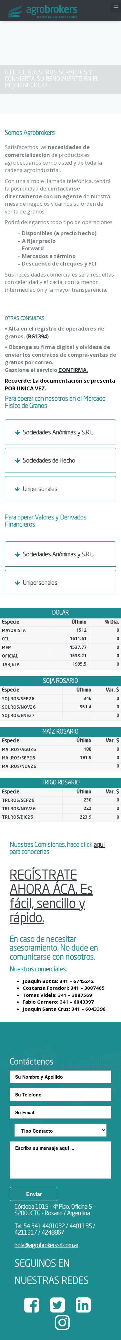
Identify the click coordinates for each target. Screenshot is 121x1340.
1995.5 (79, 664)
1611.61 (78, 638)
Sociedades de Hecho (48, 461)
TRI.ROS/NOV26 (19, 809)
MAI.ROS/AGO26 (19, 750)
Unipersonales (39, 489)
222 (87, 808)
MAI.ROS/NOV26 (19, 767)
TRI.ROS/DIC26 (17, 817)
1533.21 (78, 656)
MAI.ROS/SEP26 (18, 758)
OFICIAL (10, 656)
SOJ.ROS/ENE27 (18, 716)
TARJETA (11, 665)
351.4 (85, 707)
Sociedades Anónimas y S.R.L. (58, 433)
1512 (81, 630)
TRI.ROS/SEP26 (18, 801)
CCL (5, 639)
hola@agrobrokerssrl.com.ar (46, 1245)
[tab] (60, 432)
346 (87, 698)
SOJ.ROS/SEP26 (18, 699)
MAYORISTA (14, 631)
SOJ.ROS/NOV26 (19, 707)
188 (87, 749)
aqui (99, 845)
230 (87, 800)
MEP (6, 648)
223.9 (85, 817)
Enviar (34, 1194)
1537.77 (78, 647)
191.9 (85, 757)
